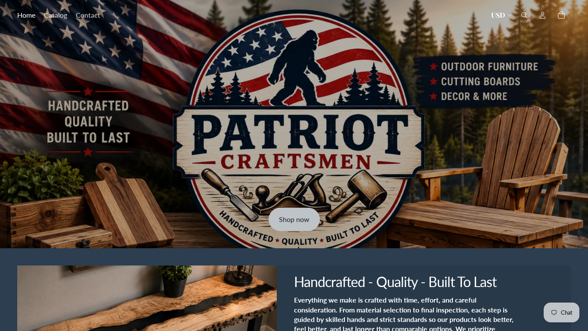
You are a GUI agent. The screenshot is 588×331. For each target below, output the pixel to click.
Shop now (294, 219)
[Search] (524, 15)
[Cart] (561, 15)
